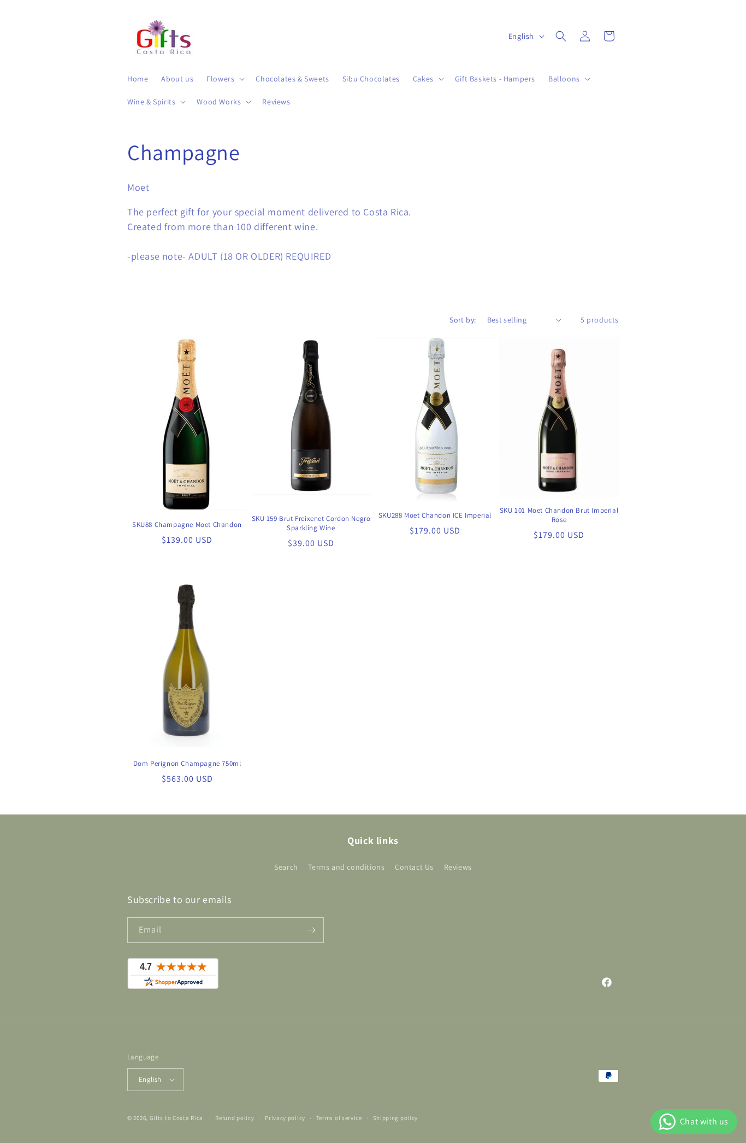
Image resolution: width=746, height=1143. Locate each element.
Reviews (458, 867)
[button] (224, 78)
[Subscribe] (311, 930)
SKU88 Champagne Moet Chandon (187, 524)
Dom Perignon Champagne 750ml (187, 763)
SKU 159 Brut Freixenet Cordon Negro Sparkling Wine (311, 523)
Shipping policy (395, 1118)
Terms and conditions (346, 867)
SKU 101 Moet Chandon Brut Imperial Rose (559, 515)
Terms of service (339, 1118)
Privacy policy (285, 1118)
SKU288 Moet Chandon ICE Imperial (435, 515)
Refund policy (234, 1118)
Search (286, 867)
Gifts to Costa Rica (176, 1118)
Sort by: (462, 320)
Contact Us (414, 867)
